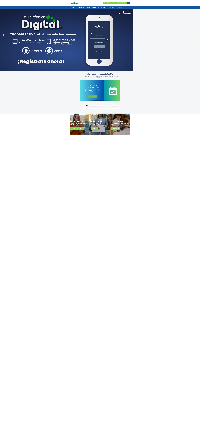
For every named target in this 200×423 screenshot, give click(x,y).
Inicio (73, 7)
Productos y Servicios (90, 7)
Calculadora (115, 128)
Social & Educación (101, 7)
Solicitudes (113, 2)
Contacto (120, 7)
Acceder (94, 128)
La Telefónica (80, 7)
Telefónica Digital (122, 2)
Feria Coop (106, 2)
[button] (128, 3)
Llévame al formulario (77, 128)
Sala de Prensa (111, 7)
